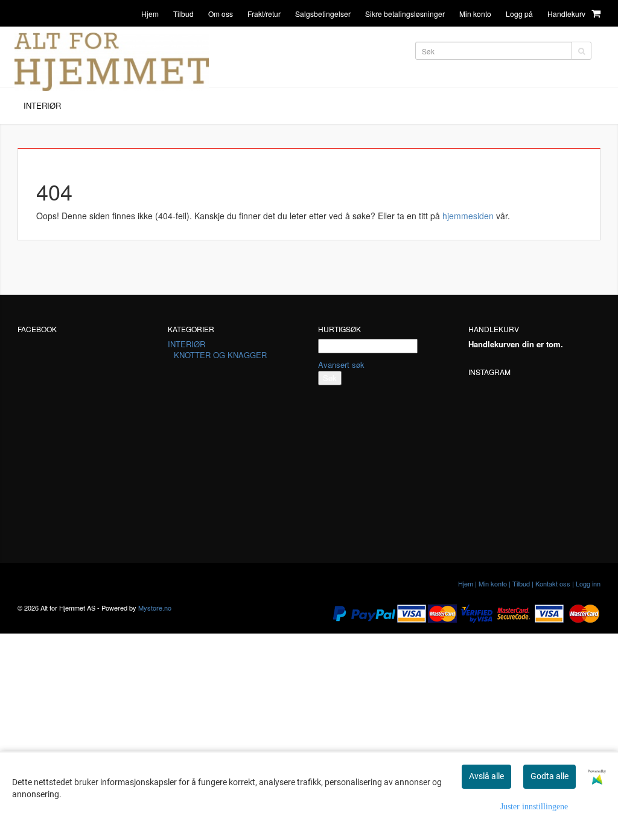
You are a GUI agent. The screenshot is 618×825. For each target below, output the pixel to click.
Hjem (150, 13)
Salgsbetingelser (323, 13)
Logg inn (588, 583)
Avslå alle (486, 776)
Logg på (519, 13)
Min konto (475, 13)
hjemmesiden (468, 216)
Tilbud (183, 13)
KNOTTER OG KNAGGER (220, 355)
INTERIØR (186, 344)
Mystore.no (154, 607)
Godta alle (549, 776)
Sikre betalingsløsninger (405, 13)
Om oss (220, 13)
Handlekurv (567, 13)
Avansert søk (341, 364)
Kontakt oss (552, 583)
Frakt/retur (264, 13)
